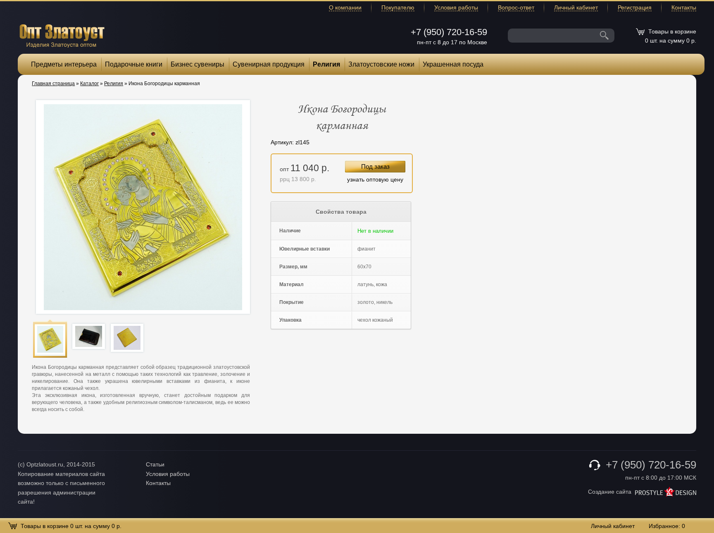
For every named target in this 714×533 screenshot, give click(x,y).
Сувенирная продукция (269, 64)
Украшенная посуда (453, 64)
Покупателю (397, 7)
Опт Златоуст (62, 35)
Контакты (683, 7)
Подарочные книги (133, 64)
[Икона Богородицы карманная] (50, 339)
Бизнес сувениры (197, 64)
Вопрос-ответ (516, 7)
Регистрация (635, 7)
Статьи (155, 464)
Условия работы (456, 7)
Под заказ (375, 166)
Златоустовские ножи (381, 64)
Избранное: (667, 526)
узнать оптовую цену (375, 179)
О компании (345, 7)
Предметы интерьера (64, 64)
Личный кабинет (576, 7)
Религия (326, 64)
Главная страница (53, 83)
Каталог (89, 83)
